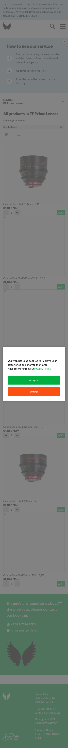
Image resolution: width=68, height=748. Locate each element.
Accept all (34, 380)
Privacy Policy (42, 368)
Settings (34, 391)
